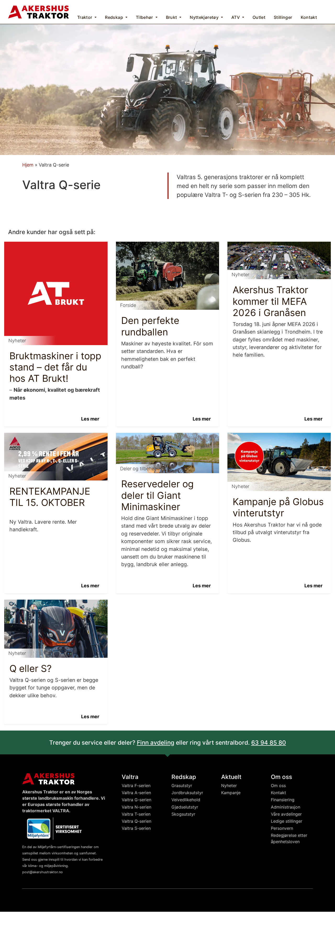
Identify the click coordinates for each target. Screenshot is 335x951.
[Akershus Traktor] (38, 11)
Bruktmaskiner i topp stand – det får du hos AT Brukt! (55, 367)
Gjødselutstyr (184, 807)
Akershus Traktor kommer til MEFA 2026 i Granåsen (270, 301)
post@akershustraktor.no (42, 872)
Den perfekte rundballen (150, 326)
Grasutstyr (181, 785)
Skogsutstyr (183, 814)
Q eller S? (30, 668)
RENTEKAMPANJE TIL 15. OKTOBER (49, 496)
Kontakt (278, 792)
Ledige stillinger (286, 821)
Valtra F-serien (136, 785)
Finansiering (282, 799)
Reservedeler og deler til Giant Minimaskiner (157, 495)
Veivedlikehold (185, 799)
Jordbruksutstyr (187, 792)
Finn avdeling (155, 742)
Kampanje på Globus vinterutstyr (278, 507)
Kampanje (231, 792)
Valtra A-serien (136, 792)
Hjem (28, 165)
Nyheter (229, 785)
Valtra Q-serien (136, 821)
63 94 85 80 (268, 742)
